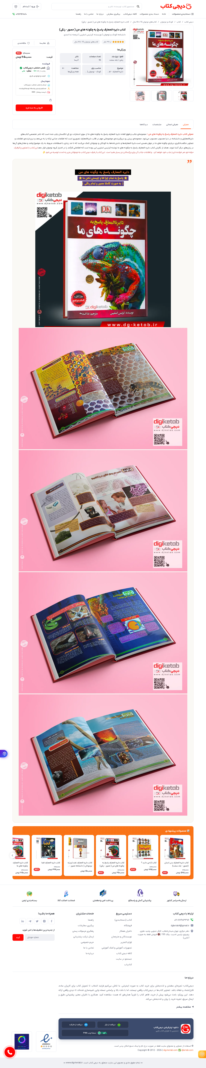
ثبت (18, 937)
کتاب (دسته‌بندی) (123, 919)
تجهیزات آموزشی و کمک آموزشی (117, 947)
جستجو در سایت (124, 959)
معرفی (186, 124)
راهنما (91, 919)
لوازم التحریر (126, 942)
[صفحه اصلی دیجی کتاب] (172, 6)
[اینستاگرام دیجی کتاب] (44, 921)
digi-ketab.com (170, 1050)
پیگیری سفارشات (86, 925)
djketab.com (187, 1050)
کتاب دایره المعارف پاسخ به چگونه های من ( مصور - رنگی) (105, 22)
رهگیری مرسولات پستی (83, 931)
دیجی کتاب (188, 22)
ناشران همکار (125, 931)
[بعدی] (13, 855)
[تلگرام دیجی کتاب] (30, 921)
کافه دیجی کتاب (124, 953)
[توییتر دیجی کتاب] (37, 921)
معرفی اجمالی (172, 124)
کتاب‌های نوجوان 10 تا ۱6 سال (145, 22)
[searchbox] (96, 6)
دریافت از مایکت (76, 1024)
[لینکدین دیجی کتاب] (23, 921)
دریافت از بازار (110, 1024)
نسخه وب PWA (89, 1033)
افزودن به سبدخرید (34, 107)
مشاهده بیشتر (183, 1007)
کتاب (179, 22)
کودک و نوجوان (166, 22)
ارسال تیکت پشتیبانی (83, 936)
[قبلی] (193, 855)
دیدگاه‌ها (144, 124)
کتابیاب (128, 964)
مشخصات (156, 124)
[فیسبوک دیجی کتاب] (52, 921)
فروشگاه (128, 925)
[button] (182, 14)
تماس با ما (88, 947)
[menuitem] (16, 6)
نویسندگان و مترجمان (121, 936)
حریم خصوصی (87, 942)
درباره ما (90, 953)
